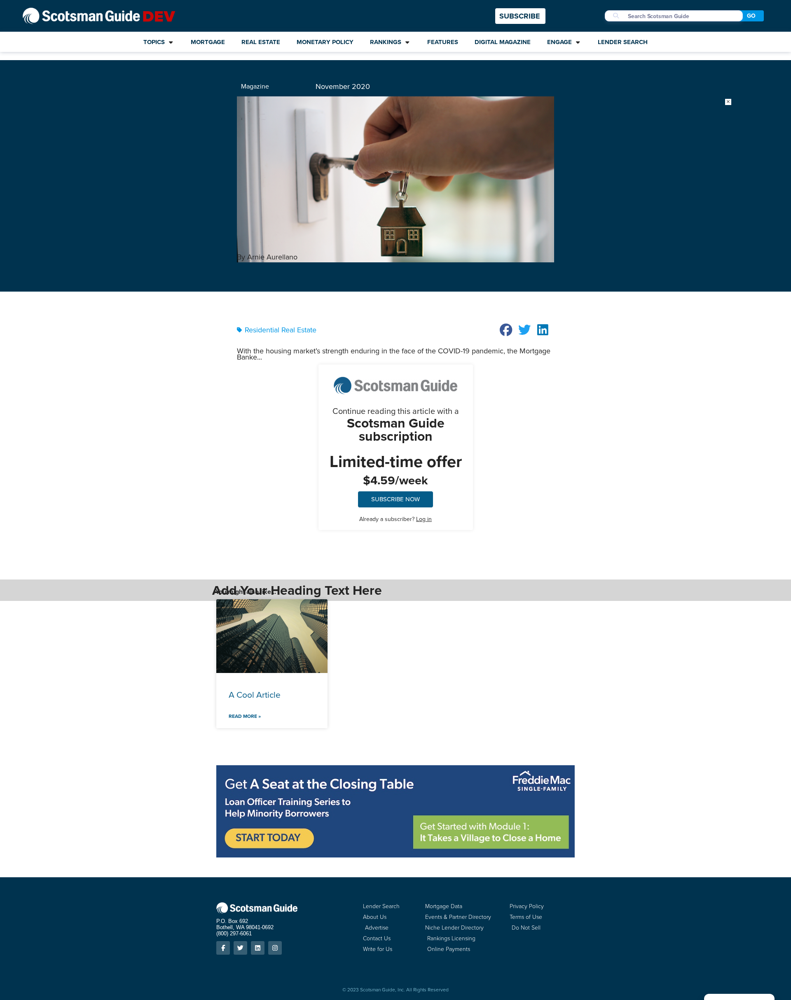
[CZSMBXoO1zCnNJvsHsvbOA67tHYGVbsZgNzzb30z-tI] (395, 855)
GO (751, 16)
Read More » (245, 716)
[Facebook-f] (223, 948)
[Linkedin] (257, 948)
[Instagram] (275, 948)
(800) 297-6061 (234, 933)
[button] (506, 330)
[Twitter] (240, 948)
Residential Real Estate (280, 330)
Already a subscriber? (395, 519)
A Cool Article (255, 694)
